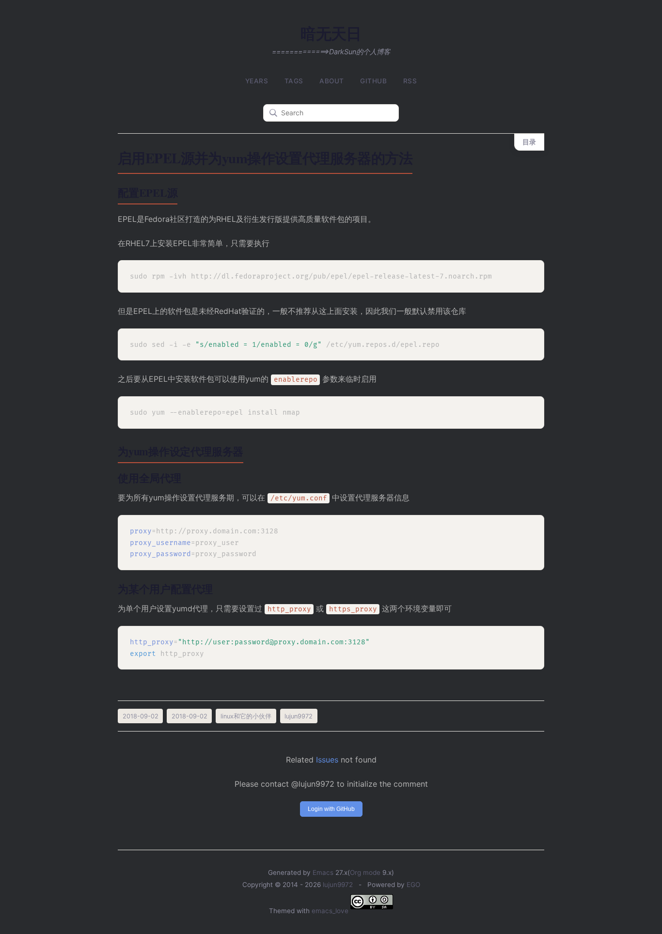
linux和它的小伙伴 (246, 716)
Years (256, 81)
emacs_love (330, 911)
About (331, 81)
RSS (410, 81)
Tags (293, 81)
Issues (327, 759)
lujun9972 (338, 884)
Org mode (365, 872)
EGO (413, 884)
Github (373, 81)
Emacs (323, 872)
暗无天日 (330, 33)
